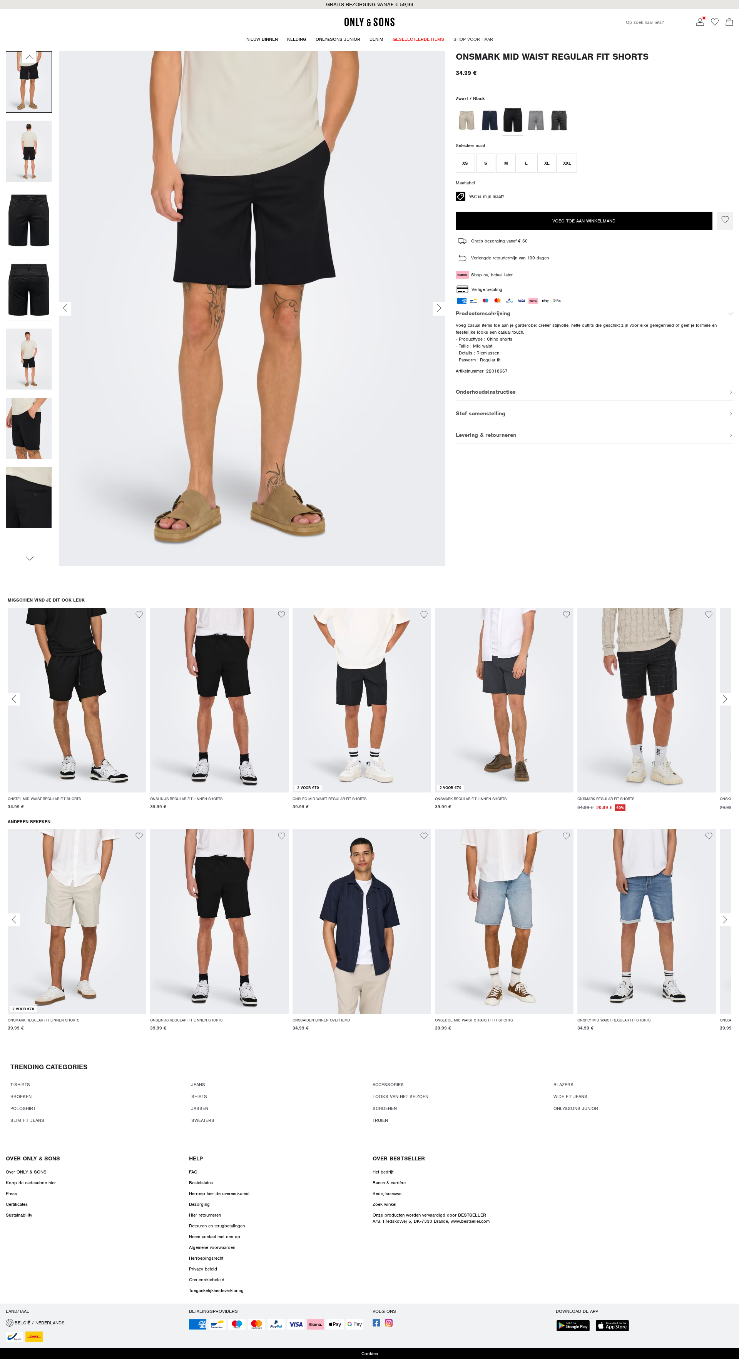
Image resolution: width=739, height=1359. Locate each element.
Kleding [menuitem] (296, 39)
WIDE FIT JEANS (570, 1096)
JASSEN (199, 1108)
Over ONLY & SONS (33, 1158)
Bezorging (199, 1204)
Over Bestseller (399, 1158)
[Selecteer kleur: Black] (512, 120)
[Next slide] (725, 699)
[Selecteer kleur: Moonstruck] (466, 120)
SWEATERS (202, 1120)
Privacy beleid (203, 1269)
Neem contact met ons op (214, 1237)
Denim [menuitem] (376, 39)
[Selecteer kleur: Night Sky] (489, 120)
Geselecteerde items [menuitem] (418, 39)
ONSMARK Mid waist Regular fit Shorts (552, 56)
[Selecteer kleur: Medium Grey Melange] (536, 120)
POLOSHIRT (22, 1108)
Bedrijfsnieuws (387, 1193)
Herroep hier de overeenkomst (219, 1193)
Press (11, 1193)
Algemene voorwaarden (212, 1247)
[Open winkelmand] (729, 22)
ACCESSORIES (388, 1085)
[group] (77, 713)
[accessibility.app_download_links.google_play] (575, 1326)
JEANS (198, 1085)
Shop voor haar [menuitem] (473, 39)
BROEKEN (21, 1096)
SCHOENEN (385, 1108)
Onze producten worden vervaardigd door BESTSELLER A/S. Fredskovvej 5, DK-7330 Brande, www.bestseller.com (431, 1218)
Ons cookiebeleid (206, 1280)
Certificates (17, 1204)
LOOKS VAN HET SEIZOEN (400, 1096)
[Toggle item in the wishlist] (725, 221)
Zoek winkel (384, 1204)
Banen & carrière (389, 1183)
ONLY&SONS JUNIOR (575, 1108)
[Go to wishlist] (715, 24)
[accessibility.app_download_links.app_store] (614, 1326)
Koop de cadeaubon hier (31, 1183)
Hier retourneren (205, 1215)
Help (196, 1158)
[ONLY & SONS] (369, 25)
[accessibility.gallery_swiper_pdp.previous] (29, 57)
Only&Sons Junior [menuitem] (338, 39)
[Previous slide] (14, 699)
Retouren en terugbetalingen (217, 1226)
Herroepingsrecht (206, 1258)
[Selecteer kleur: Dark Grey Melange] (559, 120)
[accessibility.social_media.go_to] (376, 1325)
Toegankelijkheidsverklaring (216, 1290)
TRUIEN (380, 1120)
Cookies (369, 1354)
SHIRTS (199, 1096)
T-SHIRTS (20, 1085)
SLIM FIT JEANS (27, 1120)
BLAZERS (563, 1085)
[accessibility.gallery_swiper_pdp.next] (29, 558)
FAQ (193, 1172)
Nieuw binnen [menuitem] (262, 39)
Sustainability (19, 1215)
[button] (465, 163)
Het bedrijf (383, 1172)
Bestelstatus (201, 1183)
